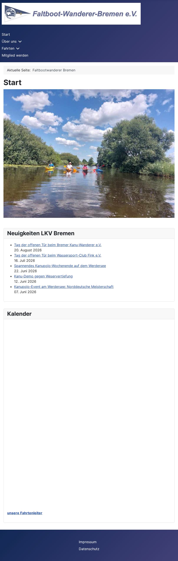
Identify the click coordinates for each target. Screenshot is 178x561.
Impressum (88, 542)
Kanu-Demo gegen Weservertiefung (43, 276)
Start (6, 34)
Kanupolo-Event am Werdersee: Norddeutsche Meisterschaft (64, 286)
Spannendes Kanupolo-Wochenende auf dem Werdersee (60, 266)
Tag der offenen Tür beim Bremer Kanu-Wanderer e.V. (57, 245)
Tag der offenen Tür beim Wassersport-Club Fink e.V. (57, 255)
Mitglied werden (15, 55)
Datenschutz (89, 549)
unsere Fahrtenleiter (24, 513)
